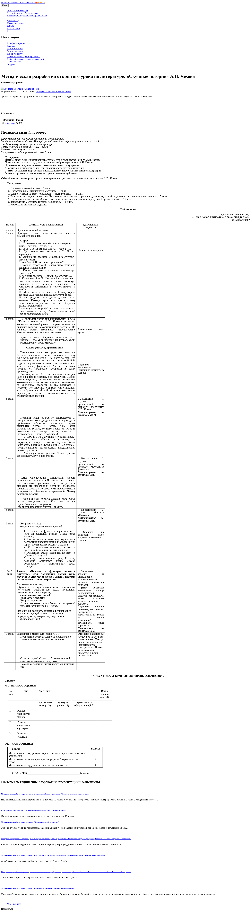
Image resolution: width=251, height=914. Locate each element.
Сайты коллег (14, 61)
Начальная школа (15, 23)
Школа (10, 26)
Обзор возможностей (17, 10)
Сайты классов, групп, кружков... (23, 56)
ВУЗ (9, 31)
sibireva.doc (10, 123)
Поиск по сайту (15, 54)
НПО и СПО (13, 28)
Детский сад (13, 20)
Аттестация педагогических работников (27, 15)
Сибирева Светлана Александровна (53, 91)
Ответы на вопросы (17, 51)
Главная (11, 46)
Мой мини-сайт (15, 48)
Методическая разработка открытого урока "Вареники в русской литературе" (30, 822)
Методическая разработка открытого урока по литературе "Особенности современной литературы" (38, 888)
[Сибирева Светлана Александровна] (20, 89)
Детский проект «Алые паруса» (22, 13)
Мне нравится (14, 904)
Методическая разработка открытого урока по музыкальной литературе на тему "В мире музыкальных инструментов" (45, 794)
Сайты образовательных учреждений (25, 59)
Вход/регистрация (16, 43)
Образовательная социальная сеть (23, 2)
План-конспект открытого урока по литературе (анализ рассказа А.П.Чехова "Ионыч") (33, 810)
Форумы (11, 64)
